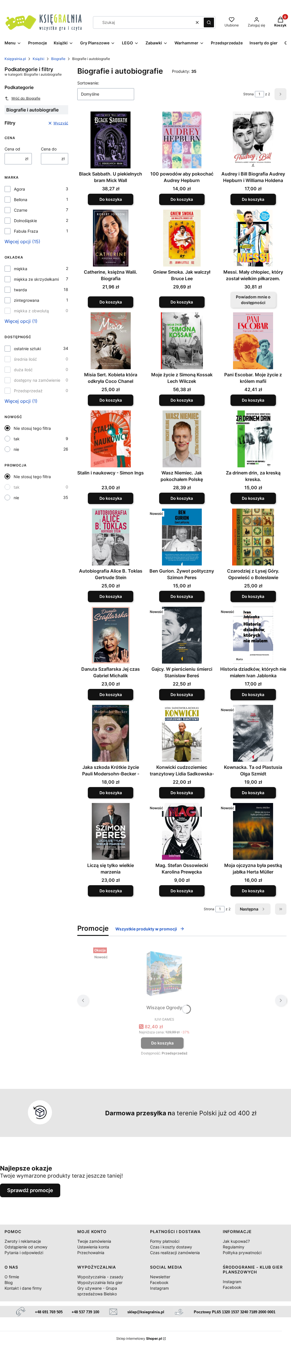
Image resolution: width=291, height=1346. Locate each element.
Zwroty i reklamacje (23, 1241)
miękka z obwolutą (31, 310)
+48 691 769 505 (49, 1312)
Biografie (58, 59)
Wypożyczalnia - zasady (100, 1276)
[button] (209, 22)
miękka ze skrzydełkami (36, 279)
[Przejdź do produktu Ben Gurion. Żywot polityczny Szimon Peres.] (182, 537)
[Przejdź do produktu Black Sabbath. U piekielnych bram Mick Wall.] (110, 140)
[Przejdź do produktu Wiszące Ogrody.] (164, 973)
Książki (38, 59)
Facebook (159, 1282)
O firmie (12, 1276)
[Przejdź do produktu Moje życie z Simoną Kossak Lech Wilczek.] (182, 340)
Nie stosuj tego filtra (32, 428)
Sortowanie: (88, 82)
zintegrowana (26, 300)
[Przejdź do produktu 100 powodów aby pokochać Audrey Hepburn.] (182, 140)
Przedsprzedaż (28, 390)
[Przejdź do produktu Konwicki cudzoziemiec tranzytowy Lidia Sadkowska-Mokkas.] (182, 733)
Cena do (49, 148)
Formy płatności (164, 1241)
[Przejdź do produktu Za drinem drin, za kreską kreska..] (253, 438)
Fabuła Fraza (26, 231)
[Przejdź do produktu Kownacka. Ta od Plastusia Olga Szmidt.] (253, 733)
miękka (20, 268)
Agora (19, 189)
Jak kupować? (236, 1241)
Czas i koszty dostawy (171, 1246)
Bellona (20, 199)
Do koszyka (110, 199)
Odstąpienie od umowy (26, 1246)
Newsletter (160, 1276)
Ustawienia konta (93, 1246)
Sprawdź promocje (30, 1190)
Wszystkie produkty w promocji (146, 928)
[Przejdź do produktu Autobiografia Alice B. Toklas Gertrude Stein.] (110, 537)
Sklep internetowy (139, 1338)
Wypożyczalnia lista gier (99, 1282)
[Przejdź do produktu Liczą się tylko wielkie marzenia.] (110, 831)
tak (17, 438)
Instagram (159, 1288)
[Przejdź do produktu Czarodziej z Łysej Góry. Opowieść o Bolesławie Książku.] (253, 537)
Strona (248, 94)
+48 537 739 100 (85, 1312)
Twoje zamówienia (94, 1241)
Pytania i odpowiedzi (24, 1252)
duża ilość (23, 369)
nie (16, 449)
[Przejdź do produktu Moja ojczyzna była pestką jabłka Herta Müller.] (253, 831)
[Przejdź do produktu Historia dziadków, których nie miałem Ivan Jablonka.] (253, 635)
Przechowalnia (90, 1252)
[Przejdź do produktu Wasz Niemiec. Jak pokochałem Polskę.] (182, 438)
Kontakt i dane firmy (23, 1288)
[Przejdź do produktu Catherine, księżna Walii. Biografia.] (110, 238)
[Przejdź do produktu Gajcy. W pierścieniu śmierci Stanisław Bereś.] (182, 635)
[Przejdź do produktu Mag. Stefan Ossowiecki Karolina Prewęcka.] (182, 831)
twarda (20, 289)
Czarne (20, 210)
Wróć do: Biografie (25, 98)
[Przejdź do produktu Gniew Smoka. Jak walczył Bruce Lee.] (182, 238)
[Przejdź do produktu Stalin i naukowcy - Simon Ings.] (110, 438)
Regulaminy (233, 1246)
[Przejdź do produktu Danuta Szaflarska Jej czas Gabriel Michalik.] (110, 635)
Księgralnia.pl (15, 59)
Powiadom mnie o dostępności (253, 299)
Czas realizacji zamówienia (175, 1252)
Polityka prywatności (242, 1252)
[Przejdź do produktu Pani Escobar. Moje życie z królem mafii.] (253, 340)
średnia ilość (25, 359)
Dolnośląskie (25, 220)
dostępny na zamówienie (37, 380)
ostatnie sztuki (27, 348)
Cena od (12, 148)
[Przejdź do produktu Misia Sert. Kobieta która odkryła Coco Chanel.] (110, 340)
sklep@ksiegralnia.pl (145, 1312)
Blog (9, 1282)
